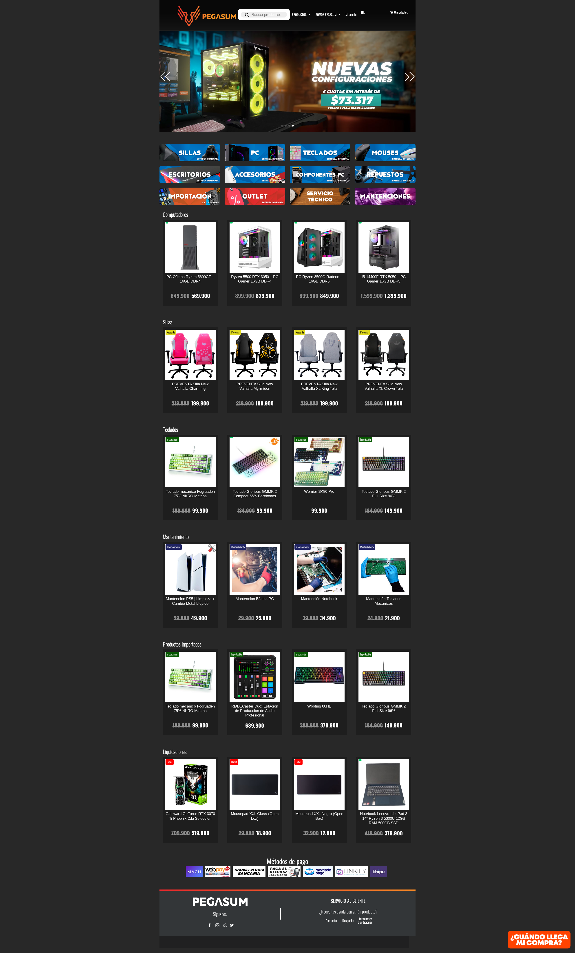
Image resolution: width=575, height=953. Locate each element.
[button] (410, 77)
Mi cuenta (350, 14)
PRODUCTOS (299, 14)
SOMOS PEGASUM (326, 14)
